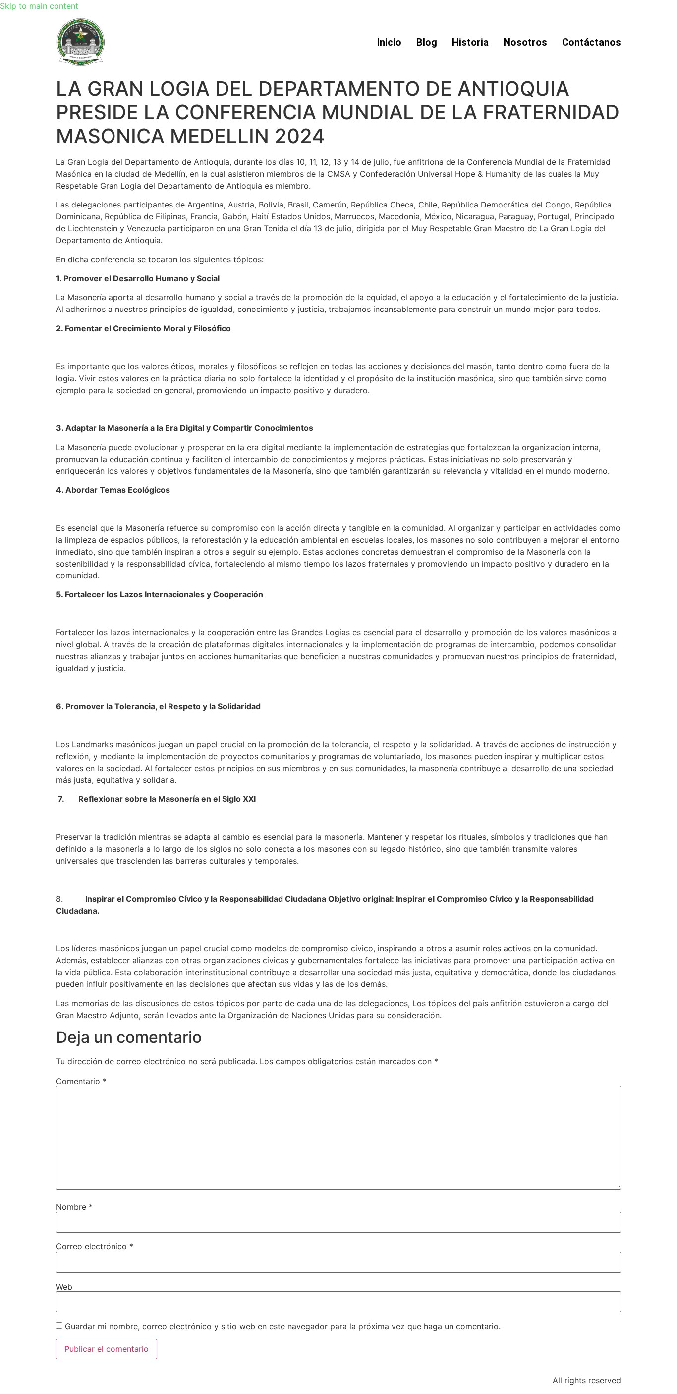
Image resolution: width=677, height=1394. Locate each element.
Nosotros (525, 42)
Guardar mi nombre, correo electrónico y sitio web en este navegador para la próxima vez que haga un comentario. (283, 1326)
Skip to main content (39, 6)
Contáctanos (591, 42)
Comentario (81, 1081)
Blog (426, 42)
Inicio (389, 42)
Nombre (74, 1207)
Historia (470, 42)
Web (64, 1287)
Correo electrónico (94, 1246)
